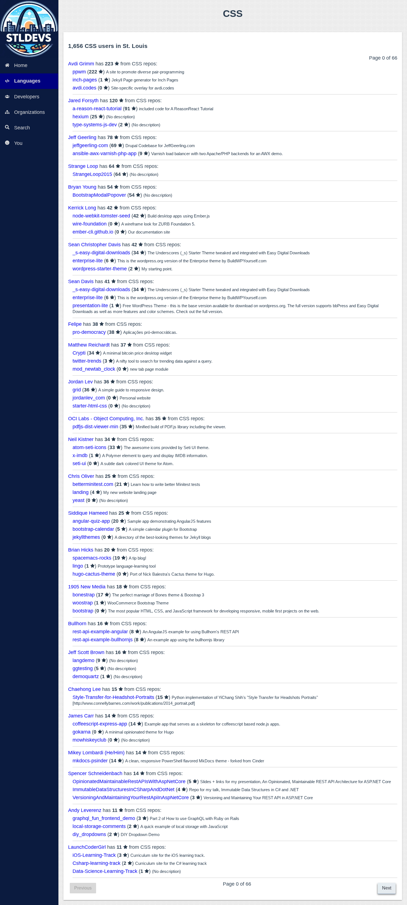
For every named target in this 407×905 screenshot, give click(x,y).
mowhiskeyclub (89, 740)
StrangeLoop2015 (92, 174)
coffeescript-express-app (100, 724)
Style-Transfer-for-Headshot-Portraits (113, 697)
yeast (78, 500)
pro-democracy (89, 332)
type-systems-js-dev (95, 124)
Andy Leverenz (84, 810)
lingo (78, 566)
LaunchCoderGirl (87, 847)
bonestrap (84, 595)
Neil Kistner (81, 439)
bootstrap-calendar (93, 529)
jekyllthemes (86, 537)
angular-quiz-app (91, 521)
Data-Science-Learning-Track (105, 871)
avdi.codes (84, 88)
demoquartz (86, 676)
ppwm (79, 72)
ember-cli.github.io (93, 232)
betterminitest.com (93, 484)
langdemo (83, 660)
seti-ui (79, 463)
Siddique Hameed (88, 513)
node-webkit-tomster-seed (101, 216)
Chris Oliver (81, 476)
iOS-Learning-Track (94, 855)
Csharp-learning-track (96, 863)
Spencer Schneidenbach (95, 773)
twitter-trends (87, 361)
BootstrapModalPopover (99, 195)
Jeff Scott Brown (86, 652)
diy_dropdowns (89, 834)
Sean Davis (81, 281)
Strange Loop (83, 166)
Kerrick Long (82, 208)
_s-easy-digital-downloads (101, 252)
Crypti (79, 353)
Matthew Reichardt (89, 345)
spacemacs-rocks (92, 558)
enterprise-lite (88, 260)
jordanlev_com (89, 398)
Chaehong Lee (84, 689)
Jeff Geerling (82, 137)
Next (386, 888)
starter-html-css (90, 406)
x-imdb (80, 455)
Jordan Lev (80, 381)
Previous (83, 888)
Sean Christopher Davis (94, 244)
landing (81, 492)
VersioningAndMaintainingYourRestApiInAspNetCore (131, 797)
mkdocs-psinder (90, 760)
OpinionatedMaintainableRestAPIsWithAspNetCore (129, 781)
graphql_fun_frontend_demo (104, 818)
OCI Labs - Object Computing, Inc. (106, 418)
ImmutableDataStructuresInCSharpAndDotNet (123, 789)
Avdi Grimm (81, 63)
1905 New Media (86, 586)
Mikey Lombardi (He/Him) (96, 752)
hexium (81, 116)
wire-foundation (90, 224)
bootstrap (83, 611)
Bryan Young (82, 187)
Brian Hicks (80, 550)
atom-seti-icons (89, 447)
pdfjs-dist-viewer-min (95, 426)
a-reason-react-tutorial (97, 108)
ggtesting (83, 668)
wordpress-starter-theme (100, 268)
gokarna (82, 732)
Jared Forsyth (83, 100)
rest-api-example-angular (100, 631)
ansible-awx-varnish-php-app (104, 153)
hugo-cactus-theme (94, 574)
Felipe (75, 324)
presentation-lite (90, 305)
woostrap (83, 603)
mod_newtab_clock (94, 369)
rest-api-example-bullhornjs (103, 639)
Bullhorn (77, 623)
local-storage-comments (99, 826)
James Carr (81, 716)
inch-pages (85, 80)
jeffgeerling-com (90, 145)
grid (77, 390)
